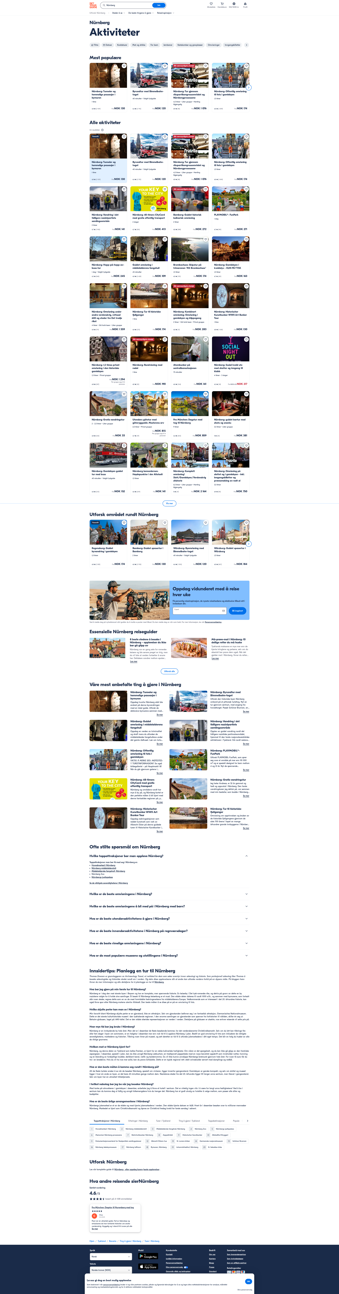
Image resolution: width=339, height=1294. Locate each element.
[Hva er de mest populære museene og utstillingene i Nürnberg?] (246, 955)
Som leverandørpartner (236, 1254)
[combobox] (126, 5)
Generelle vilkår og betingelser (178, 1271)
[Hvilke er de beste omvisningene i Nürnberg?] (246, 894)
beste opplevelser (151, 1169)
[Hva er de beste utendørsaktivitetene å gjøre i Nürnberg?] (246, 919)
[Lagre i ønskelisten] (124, 65)
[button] (108, 87)
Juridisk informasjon (174, 1259)
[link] (108, 87)
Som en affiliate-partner (236, 1263)
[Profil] (245, 4)
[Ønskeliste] (211, 4)
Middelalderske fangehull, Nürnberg (108, 871)
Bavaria (112, 1241)
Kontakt (169, 1254)
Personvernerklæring (213, 622)
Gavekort (213, 1271)
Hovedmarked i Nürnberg (103, 865)
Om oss (212, 1254)
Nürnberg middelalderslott (104, 868)
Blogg (211, 1263)
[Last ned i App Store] (148, 1267)
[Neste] (249, 87)
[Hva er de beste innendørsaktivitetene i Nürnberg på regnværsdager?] (246, 931)
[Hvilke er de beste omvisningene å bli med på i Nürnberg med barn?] (246, 906)
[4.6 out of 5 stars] (97, 1199)
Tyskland (102, 1241)
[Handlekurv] (222, 4)
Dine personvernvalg (174, 1267)
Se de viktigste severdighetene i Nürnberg (109, 883)
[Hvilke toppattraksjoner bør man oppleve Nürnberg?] (246, 856)
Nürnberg (118, 1169)
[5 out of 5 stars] (115, 1211)
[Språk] (234, 4)
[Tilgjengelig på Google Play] (148, 1256)
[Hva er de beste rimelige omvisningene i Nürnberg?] (246, 943)
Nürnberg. (159, 982)
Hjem (92, 1241)
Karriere (212, 1259)
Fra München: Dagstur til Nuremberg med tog (113, 1207)
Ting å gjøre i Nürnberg (130, 1241)
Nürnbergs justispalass (102, 877)
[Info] (102, 130)
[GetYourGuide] (93, 5)
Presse (211, 1267)
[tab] (107, 1121)
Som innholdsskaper (235, 1259)
